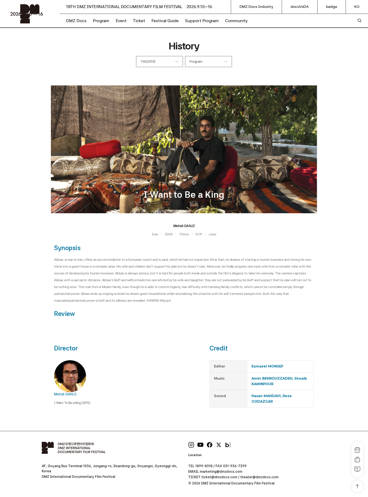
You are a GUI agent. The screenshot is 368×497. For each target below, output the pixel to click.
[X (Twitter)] (219, 445)
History (184, 46)
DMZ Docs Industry (256, 6)
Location (195, 455)
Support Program (202, 20)
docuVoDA (299, 6)
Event (121, 20)
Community (236, 20)
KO (356, 6)
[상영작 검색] (359, 20)
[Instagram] (191, 445)
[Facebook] (210, 445)
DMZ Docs (76, 20)
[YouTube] (200, 445)
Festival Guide (165, 20)
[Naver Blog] (228, 445)
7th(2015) (148, 61)
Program (101, 20)
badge (331, 6)
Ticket (139, 20)
